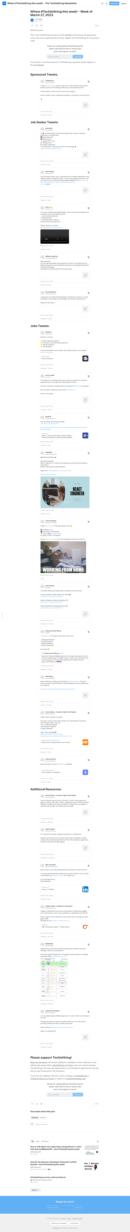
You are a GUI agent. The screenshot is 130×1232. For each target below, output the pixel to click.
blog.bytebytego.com (59, 956)
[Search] (102, 3)
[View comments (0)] (37, 25)
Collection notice (77, 1218)
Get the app (74, 1223)
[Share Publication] (106, 3)
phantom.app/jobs (46, 352)
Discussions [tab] (45, 1141)
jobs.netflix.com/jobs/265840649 (51, 602)
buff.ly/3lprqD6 (57, 533)
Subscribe (114, 3)
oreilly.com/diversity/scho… (61, 921)
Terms (69, 1218)
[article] (65, 1151)
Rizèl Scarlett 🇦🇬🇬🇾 (44, 1169)
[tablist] (38, 1117)
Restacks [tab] (43, 1117)
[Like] (32, 25)
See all (34, 1190)
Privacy (63, 1218)
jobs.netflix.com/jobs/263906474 (51, 608)
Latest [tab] (37, 1141)
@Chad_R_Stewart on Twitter (42, 1078)
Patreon (40, 65)
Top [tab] (33, 1141)
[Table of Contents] (2, 616)
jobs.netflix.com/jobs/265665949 (51, 596)
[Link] (27, 74)
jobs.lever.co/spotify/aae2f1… (50, 423)
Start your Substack (60, 1223)
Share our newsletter (38, 1062)
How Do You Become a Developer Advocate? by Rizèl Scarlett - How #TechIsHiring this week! (53, 1163)
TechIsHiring (38, 19)
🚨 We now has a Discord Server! (41, 1180)
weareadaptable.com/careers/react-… (60, 470)
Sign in (124, 3)
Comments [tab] (35, 1117)
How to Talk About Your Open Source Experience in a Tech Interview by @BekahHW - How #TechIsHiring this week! (55, 1148)
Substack (55, 1228)
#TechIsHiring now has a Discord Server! (48, 1177)
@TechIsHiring (81, 1076)
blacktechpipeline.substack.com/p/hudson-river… (56, 736)
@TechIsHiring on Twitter (62, 1065)
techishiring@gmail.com (76, 1078)
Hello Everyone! (35, 1152)
